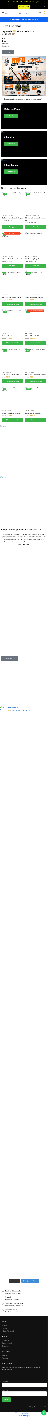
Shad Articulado (7, 215)
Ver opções (12, 227)
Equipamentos (6, 372)
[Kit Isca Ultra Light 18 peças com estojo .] (24, 812)
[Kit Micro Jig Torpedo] (35, 243)
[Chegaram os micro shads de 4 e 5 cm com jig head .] (24, 784)
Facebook (5, 1358)
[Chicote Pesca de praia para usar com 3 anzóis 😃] (24, 1207)
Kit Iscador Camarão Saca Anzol (35, 374)
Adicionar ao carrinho (12, 304)
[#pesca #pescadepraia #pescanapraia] (24, 1263)
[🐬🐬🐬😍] (24, 1094)
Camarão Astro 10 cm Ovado (34, 297)
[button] (44, 13)
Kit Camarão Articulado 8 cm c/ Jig (35, 219)
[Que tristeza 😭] (24, 1066)
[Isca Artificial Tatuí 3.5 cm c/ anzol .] (24, 897)
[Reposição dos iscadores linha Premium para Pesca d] (24, 1122)
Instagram (5, 1355)
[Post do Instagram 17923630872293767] (24, 727)
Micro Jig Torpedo (31, 256)
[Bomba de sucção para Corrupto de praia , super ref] (24, 1150)
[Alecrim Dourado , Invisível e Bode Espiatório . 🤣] (24, 756)
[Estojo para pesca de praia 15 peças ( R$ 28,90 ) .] (24, 981)
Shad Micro (5, 333)
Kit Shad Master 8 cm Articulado (12, 259)
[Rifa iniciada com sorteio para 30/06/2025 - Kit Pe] (24, 840)
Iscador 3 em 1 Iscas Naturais (11, 413)
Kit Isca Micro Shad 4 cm (10, 336)
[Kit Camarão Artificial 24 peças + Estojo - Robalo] (24, 1037)
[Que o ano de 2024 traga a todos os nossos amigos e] (24, 1009)
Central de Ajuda (7, 1343)
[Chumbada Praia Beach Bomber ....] (24, 925)
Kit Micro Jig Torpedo (32, 259)
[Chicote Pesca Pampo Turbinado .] (24, 1235)
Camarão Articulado (32, 215)
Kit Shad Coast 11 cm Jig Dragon (12, 218)
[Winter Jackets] (24, 172)
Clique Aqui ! (24, 7)
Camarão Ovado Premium (33, 295)
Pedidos (4, 1328)
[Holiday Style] (24, 144)
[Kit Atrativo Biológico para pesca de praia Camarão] (24, 868)
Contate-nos (5, 1346)
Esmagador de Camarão (33, 413)
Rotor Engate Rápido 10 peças (11, 374)
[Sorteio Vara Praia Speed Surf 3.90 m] (24, 1178)
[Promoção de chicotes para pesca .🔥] (24, 953)
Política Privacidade (8, 1331)
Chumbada (5, 295)
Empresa (4, 1325)
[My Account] (40, 13)
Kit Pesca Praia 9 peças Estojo (11, 297)
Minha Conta (6, 1340)
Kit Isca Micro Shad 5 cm (33, 336)
